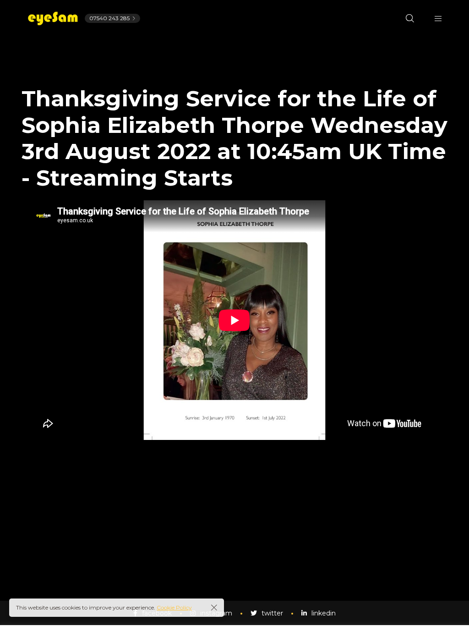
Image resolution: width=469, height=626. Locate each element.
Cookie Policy (174, 607)
